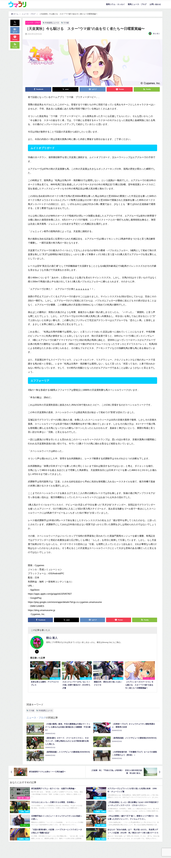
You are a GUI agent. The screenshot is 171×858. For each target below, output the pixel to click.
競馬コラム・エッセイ (115, 4)
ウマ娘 (66, 23)
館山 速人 (156, 33)
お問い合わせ (155, 4)
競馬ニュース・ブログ (137, 4)
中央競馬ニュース (52, 23)
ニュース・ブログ (33, 22)
